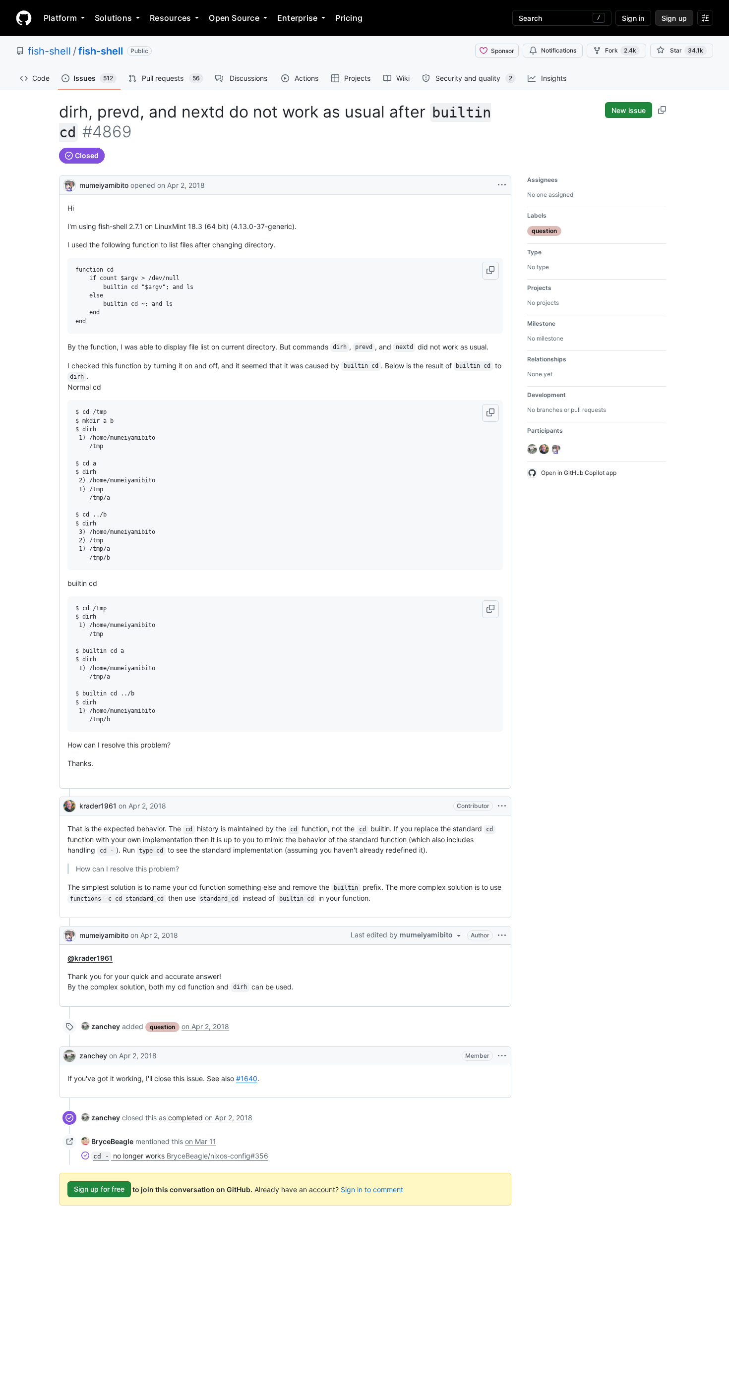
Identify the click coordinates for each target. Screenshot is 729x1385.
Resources (170, 18)
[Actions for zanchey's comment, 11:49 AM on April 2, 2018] (502, 1056)
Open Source (234, 18)
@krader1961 (90, 958)
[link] (100, 1026)
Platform (60, 18)
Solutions (113, 18)
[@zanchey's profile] (69, 1056)
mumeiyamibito (103, 185)
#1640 (246, 1078)
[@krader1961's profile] (69, 806)
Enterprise (297, 18)
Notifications (558, 50)
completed (185, 1117)
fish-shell (49, 51)
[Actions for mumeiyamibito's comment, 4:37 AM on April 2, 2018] (502, 935)
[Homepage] (24, 18)
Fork (620, 50)
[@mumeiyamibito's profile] (69, 184)
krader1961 (98, 806)
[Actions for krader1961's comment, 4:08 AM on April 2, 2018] (502, 806)
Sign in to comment (372, 1189)
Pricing (349, 18)
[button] (490, 271)
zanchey (93, 1055)
